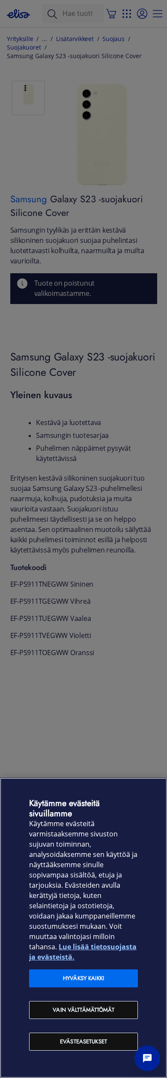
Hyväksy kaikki (83, 978)
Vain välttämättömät (83, 1010)
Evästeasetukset (83, 1041)
